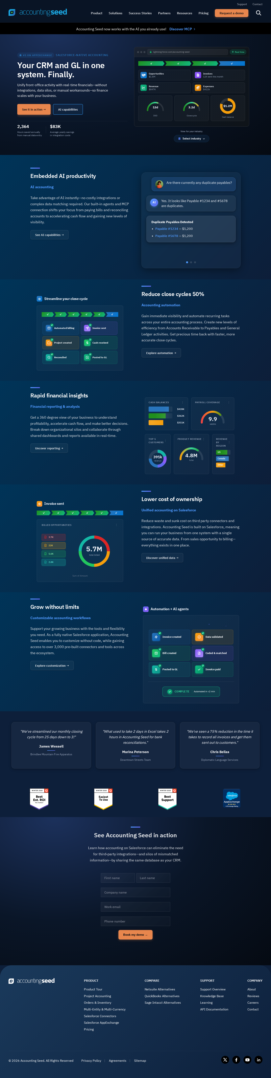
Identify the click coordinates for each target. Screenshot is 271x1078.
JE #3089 (162, 239)
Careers (253, 1002)
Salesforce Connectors (100, 1016)
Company (254, 981)
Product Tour (93, 989)
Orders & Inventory (97, 1002)
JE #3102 (162, 232)
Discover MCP (180, 29)
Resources (184, 13)
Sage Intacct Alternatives (163, 1002)
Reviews (253, 996)
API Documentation (214, 1009)
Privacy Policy (91, 1061)
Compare (152, 981)
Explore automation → (161, 353)
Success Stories (140, 13)
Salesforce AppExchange (101, 1023)
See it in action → (34, 109)
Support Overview (213, 989)
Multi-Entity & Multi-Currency (105, 1009)
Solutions (115, 13)
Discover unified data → (162, 558)
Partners (164, 13)
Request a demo (232, 13)
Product (96, 13)
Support (242, 4)
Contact (257, 4)
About (251, 989)
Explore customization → (52, 665)
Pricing (204, 13)
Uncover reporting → (49, 448)
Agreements (117, 1061)
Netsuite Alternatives (160, 989)
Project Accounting (97, 996)
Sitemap (140, 1061)
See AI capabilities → (49, 235)
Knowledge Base (212, 996)
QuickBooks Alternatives (162, 996)
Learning (206, 1002)
